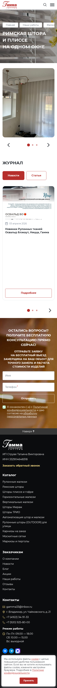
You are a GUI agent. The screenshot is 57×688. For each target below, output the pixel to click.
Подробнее (28, 292)
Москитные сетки (14, 536)
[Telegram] (11, 650)
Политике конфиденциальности (24, 671)
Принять (28, 680)
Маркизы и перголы (16, 541)
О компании (11, 558)
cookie (35, 659)
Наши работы (31, 25)
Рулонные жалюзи (15, 481)
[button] (8, 145)
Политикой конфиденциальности (27, 408)
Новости (8, 563)
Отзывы (8, 584)
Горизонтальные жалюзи (19, 496)
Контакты (9, 589)
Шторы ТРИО (11, 512)
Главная (10, 25)
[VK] (5, 650)
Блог (6, 568)
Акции (7, 573)
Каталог (9, 475)
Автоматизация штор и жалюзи (23, 517)
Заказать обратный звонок (21, 465)
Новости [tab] (13, 175)
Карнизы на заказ (14, 531)
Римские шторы (13, 486)
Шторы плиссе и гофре (18, 491)
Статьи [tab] (36, 175)
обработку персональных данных (22, 415)
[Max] (17, 650)
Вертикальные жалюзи (18, 502)
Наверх (27, 431)
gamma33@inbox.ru (19, 606)
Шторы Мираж (12, 507)
